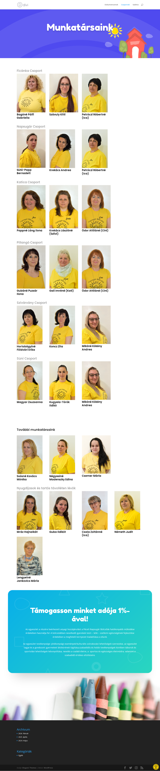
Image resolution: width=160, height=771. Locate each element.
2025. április (22, 737)
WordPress (48, 768)
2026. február (23, 733)
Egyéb (20, 755)
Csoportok (125, 5)
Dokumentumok (111, 5)
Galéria (136, 5)
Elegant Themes (29, 768)
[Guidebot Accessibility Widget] (156, 767)
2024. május (23, 740)
